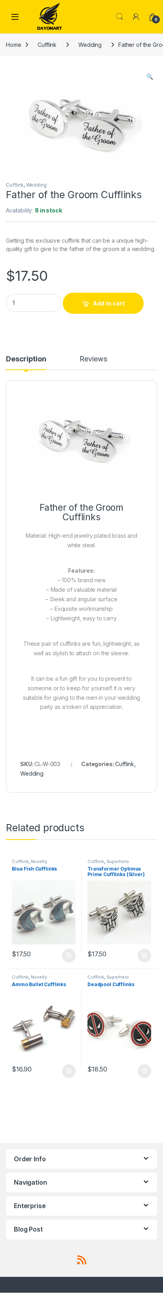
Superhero (117, 861)
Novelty (39, 861)
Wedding (90, 44)
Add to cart (109, 303)
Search (119, 16)
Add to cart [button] (69, 955)
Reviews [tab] (93, 359)
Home (13, 44)
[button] (149, 76)
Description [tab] (26, 359)
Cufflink (47, 44)
